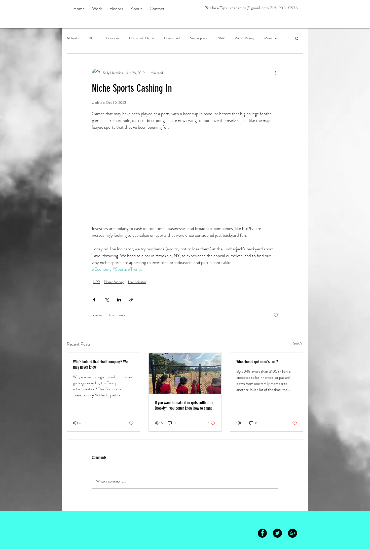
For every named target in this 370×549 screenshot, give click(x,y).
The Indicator (137, 281)
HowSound (172, 38)
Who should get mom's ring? (257, 361)
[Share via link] (131, 299)
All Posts (73, 38)
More (268, 38)
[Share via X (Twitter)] (106, 299)
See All (298, 343)
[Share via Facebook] (94, 299)
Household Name (141, 38)
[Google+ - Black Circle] (292, 533)
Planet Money (244, 38)
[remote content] (185, 175)
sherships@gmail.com (249, 8)
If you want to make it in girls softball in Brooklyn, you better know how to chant (184, 405)
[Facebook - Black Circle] (262, 533)
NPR (221, 38)
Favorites (112, 38)
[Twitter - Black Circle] (277, 533)
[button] (296, 38)
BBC (92, 38)
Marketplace (198, 38)
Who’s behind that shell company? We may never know (100, 364)
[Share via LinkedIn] (119, 299)
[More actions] (275, 73)
